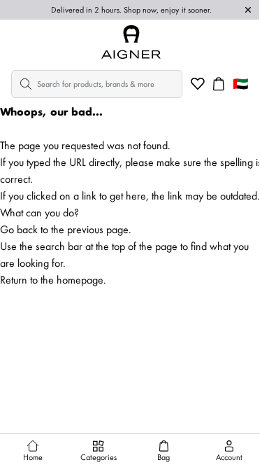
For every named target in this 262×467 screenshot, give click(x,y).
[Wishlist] (198, 84)
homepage (80, 279)
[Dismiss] (248, 9)
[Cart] (218, 84)
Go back (19, 229)
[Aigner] (131, 42)
